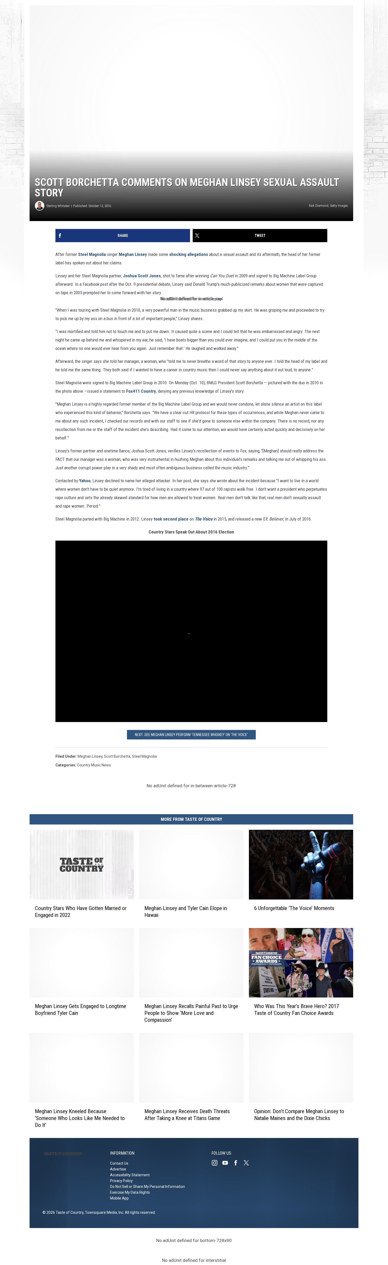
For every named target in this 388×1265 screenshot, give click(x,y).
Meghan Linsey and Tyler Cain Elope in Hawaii (185, 911)
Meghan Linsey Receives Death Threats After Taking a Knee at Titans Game (187, 1114)
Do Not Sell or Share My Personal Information (147, 1186)
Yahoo (85, 480)
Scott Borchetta (117, 756)
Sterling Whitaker (58, 206)
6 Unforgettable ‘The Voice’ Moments (294, 908)
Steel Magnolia (92, 254)
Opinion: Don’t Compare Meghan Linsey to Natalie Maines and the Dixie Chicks (299, 1114)
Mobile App (119, 1198)
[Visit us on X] (248, 1163)
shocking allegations (188, 254)
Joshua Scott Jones (142, 275)
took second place (171, 519)
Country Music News (94, 765)
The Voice (203, 519)
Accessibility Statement (130, 1175)
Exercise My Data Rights (130, 1192)
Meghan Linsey (133, 254)
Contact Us (119, 1163)
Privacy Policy (121, 1181)
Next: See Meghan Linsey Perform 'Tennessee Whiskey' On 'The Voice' (191, 735)
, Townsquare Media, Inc (103, 1212)
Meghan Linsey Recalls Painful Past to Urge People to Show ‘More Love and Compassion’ (191, 1013)
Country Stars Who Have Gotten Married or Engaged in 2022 (80, 911)
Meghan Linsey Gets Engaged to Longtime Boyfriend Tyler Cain (80, 1009)
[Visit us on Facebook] (238, 1163)
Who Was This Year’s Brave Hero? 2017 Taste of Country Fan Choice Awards (296, 1009)
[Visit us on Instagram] (216, 1163)
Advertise (118, 1169)
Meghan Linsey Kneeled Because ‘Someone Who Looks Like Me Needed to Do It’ (80, 1118)
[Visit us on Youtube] (227, 1163)
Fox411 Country (141, 391)
